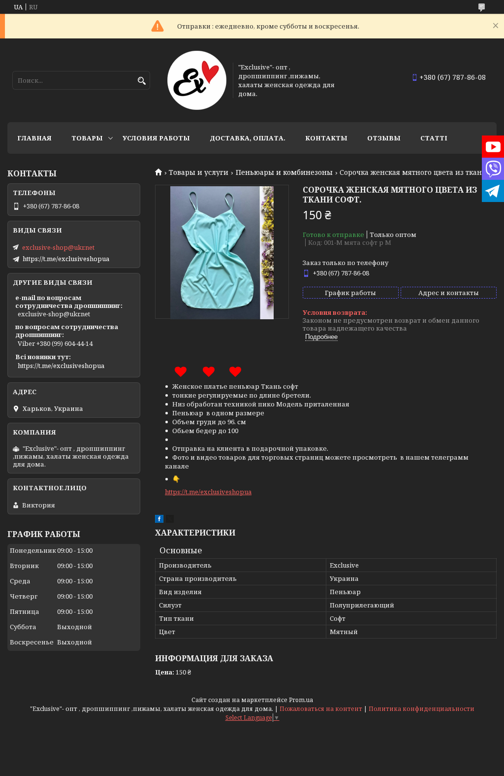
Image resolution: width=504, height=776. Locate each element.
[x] (170, 520)
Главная (34, 138)
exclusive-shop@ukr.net (58, 247)
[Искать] (141, 81)
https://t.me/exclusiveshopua (208, 491)
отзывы (384, 138)
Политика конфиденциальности (421, 709)
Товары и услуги (198, 172)
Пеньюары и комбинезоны (284, 172)
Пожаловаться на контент (321, 709)
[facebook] (159, 520)
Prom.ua (301, 700)
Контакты (326, 138)
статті (433, 138)
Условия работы (156, 138)
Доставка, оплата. (247, 138)
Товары (87, 138)
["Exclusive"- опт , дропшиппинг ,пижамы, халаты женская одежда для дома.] (196, 80)
